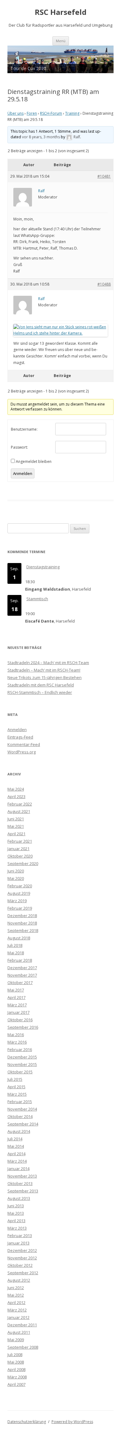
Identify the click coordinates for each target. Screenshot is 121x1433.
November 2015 (22, 1064)
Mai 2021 (15, 826)
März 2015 (17, 1094)
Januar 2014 (18, 1168)
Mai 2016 (15, 1034)
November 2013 (22, 1176)
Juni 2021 (15, 819)
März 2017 (17, 1005)
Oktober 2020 (20, 856)
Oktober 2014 (20, 1116)
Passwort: (19, 447)
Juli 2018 (14, 945)
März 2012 (17, 1310)
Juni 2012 (15, 1287)
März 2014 (17, 1161)
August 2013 (18, 1198)
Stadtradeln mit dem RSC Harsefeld (40, 685)
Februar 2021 (19, 841)
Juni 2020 (15, 871)
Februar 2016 (19, 1049)
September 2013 (22, 1191)
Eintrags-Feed (20, 737)
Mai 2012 (15, 1295)
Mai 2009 (15, 1339)
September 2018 (22, 930)
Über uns (15, 113)
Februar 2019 (19, 908)
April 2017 (16, 997)
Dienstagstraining (43, 567)
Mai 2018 (15, 953)
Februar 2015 (19, 1101)
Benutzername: (24, 429)
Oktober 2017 (20, 982)
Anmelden (22, 473)
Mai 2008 (15, 1362)
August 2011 (18, 1332)
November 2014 (22, 1109)
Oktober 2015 (20, 1072)
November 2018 (22, 923)
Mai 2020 (15, 878)
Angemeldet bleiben (34, 461)
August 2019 (18, 893)
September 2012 (22, 1273)
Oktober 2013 (20, 1183)
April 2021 (16, 833)
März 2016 (17, 1042)
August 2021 (18, 811)
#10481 (104, 176)
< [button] (15, 57)
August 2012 (18, 1280)
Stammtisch (37, 598)
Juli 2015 (14, 1079)
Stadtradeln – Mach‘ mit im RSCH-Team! (43, 670)
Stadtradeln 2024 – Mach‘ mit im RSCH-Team (48, 662)
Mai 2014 (15, 1146)
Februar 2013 (19, 1235)
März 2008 (17, 1377)
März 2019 (17, 900)
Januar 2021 (18, 848)
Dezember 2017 (22, 967)
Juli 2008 (14, 1354)
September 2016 (22, 1027)
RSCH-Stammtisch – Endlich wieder (39, 692)
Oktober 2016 (20, 1020)
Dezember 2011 (22, 1325)
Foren (32, 113)
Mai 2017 (15, 990)
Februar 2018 (19, 960)
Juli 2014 (14, 1139)
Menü (60, 40)
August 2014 (18, 1131)
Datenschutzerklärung (26, 1421)
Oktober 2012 (20, 1265)
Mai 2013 (15, 1213)
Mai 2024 (15, 789)
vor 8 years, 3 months (41, 137)
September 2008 (22, 1347)
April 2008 (16, 1369)
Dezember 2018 (22, 915)
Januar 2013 (18, 1243)
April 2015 (16, 1086)
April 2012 (16, 1302)
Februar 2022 (19, 804)
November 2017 (22, 975)
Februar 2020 (19, 886)
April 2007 (16, 1384)
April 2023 (16, 796)
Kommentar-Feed (23, 744)
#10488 (104, 284)
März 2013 (17, 1228)
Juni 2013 (15, 1206)
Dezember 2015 (22, 1057)
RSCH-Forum (51, 113)
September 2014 (22, 1124)
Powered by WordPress (72, 1421)
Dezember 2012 (22, 1250)
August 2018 (18, 938)
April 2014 (16, 1153)
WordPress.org (21, 752)
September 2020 (22, 863)
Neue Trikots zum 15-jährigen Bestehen (44, 677)
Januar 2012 (18, 1317)
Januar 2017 (18, 1012)
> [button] (105, 57)
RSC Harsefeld (61, 12)
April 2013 (16, 1220)
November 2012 (22, 1258)
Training (72, 113)
